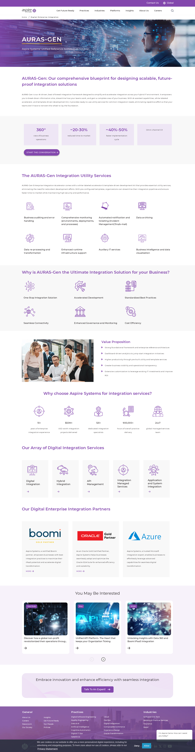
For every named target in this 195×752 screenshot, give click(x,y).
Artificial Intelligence (80, 727)
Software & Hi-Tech (152, 717)
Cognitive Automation (80, 730)
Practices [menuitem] (84, 10)
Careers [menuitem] (158, 10)
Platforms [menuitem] (115, 10)
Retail (146, 727)
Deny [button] (136, 746)
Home (24, 17)
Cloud (106, 717)
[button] (103, 659)
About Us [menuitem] (144, 10)
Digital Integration (112, 723)
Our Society (27, 727)
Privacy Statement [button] (47, 749)
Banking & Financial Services (156, 720)
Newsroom (27, 724)
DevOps (107, 720)
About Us (26, 717)
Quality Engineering (79, 720)
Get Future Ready (51, 721)
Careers (25, 721)
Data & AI (75, 723)
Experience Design (112, 730)
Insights (47, 717)
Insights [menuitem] (130, 10)
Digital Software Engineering (83, 717)
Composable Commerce (114, 727)
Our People (48, 724)
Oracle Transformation (113, 733)
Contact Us (153, 3)
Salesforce (75, 737)
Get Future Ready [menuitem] (65, 10)
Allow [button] (146, 746)
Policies (47, 727)
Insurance (148, 724)
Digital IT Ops (77, 733)
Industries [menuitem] (100, 10)
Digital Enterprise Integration (45, 17)
